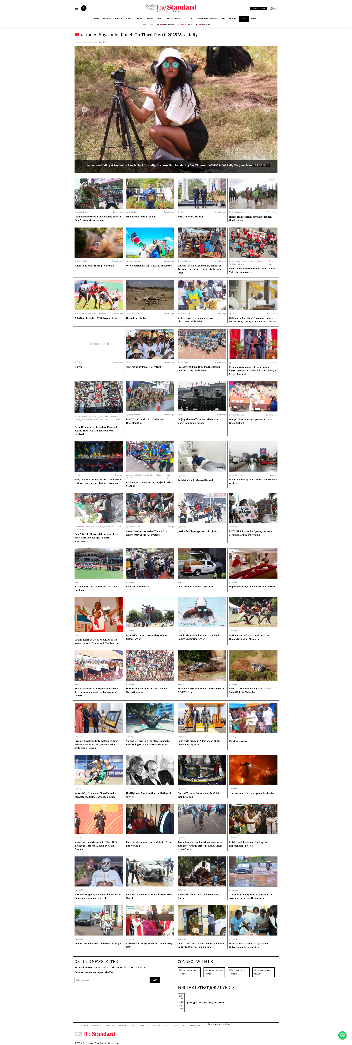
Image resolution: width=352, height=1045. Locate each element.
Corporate (83, 1025)
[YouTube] (264, 972)
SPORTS (160, 19)
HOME (96, 19)
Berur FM (204, 25)
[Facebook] (191, 972)
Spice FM (186, 25)
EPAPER (244, 19)
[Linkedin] (240, 972)
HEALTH (150, 19)
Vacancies (123, 1025)
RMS (167, 1025)
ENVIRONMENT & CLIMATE (207, 19)
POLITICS (118, 19)
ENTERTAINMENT (174, 19)
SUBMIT (155, 980)
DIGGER (254, 19)
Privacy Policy (179, 1025)
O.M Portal (143, 1025)
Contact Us (97, 1025)
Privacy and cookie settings (219, 1024)
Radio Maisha (166, 25)
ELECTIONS (189, 19)
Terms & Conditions (197, 1025)
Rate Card (110, 1025)
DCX (133, 1025)
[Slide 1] (178, 169)
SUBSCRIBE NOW (259, 8)
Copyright (156, 1025)
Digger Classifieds (199, 1002)
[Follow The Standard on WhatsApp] (342, 1035)
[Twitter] (216, 972)
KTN (223, 19)
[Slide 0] (173, 169)
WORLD (140, 19)
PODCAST (233, 19)
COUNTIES (107, 19)
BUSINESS (129, 19)
